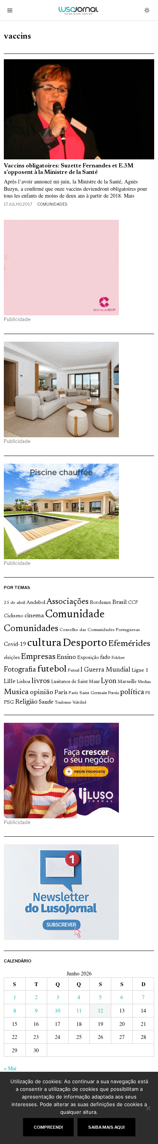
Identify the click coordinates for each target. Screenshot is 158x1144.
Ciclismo (13, 616)
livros (40, 681)
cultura (44, 643)
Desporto (85, 643)
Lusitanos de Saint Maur (75, 682)
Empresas (38, 657)
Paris (60, 693)
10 (57, 1010)
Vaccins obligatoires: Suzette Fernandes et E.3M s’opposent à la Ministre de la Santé (68, 169)
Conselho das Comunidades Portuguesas (99, 630)
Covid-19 (15, 644)
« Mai (10, 1068)
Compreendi (48, 1127)
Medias (144, 682)
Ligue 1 (140, 670)
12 (100, 1010)
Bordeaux (100, 602)
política (132, 692)
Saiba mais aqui (106, 1127)
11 (79, 1010)
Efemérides (129, 643)
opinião (41, 692)
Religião (26, 702)
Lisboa (23, 682)
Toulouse (62, 702)
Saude (46, 702)
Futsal (73, 670)
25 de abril (14, 602)
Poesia (113, 693)
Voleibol (79, 703)
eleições (12, 658)
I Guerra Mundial (105, 670)
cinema (34, 616)
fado (105, 657)
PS (147, 693)
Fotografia (20, 669)
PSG (9, 702)
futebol (51, 669)
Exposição (88, 657)
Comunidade (75, 615)
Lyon (109, 681)
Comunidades (52, 204)
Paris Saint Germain (88, 693)
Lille (9, 682)
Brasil (119, 602)
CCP (133, 602)
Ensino (66, 657)
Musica (16, 692)
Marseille (127, 682)
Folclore (118, 658)
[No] (148, 1108)
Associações (67, 602)
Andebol (35, 602)
